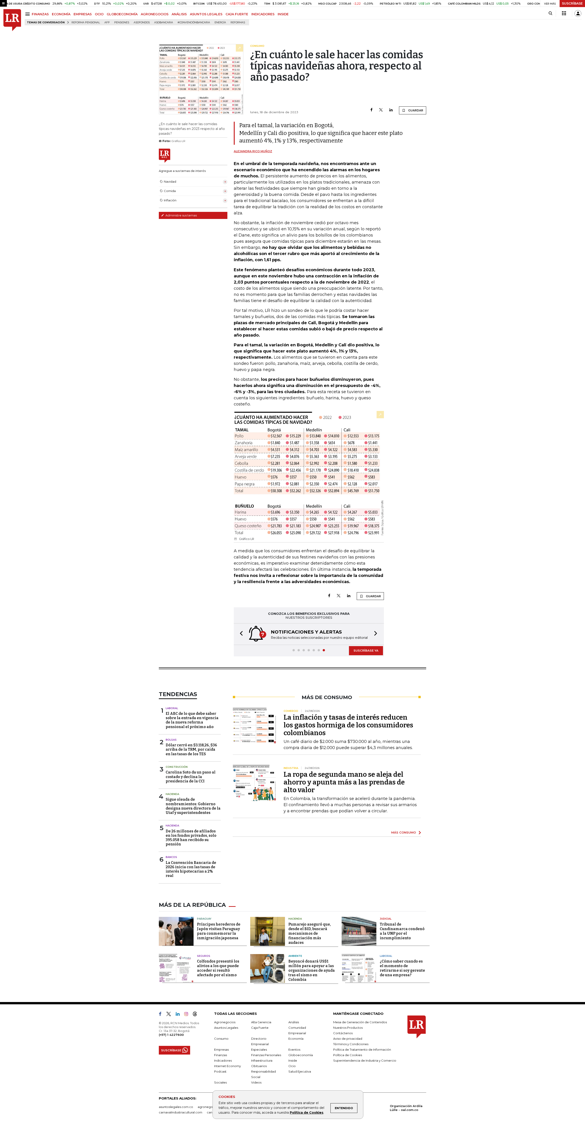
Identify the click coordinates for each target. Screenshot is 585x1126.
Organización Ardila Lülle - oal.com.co (406, 1108)
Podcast (220, 1071)
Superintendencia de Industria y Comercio (364, 1060)
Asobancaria (163, 22)
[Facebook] (371, 110)
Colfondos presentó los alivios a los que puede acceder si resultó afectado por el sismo (218, 968)
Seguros (203, 956)
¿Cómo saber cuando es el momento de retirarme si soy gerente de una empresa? (402, 968)
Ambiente (295, 956)
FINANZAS (40, 14)
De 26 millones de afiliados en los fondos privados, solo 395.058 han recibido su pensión (191, 838)
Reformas (238, 22)
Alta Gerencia (261, 1022)
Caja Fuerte (260, 1027)
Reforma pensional (86, 22)
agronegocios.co (210, 1107)
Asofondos (142, 22)
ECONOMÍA (61, 14)
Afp (107, 22)
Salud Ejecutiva (299, 1071)
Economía (295, 1038)
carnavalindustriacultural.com (180, 1112)
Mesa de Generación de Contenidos (360, 1022)
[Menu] (28, 14)
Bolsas (171, 739)
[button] (240, 634)
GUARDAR (415, 110)
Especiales (259, 1049)
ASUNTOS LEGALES (206, 14)
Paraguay (204, 918)
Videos (256, 1082)
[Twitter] (381, 110)
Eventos (294, 1049)
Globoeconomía (300, 1055)
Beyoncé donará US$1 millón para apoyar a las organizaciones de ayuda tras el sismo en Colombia (311, 970)
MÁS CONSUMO (403, 832)
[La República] (12, 20)
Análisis (293, 1022)
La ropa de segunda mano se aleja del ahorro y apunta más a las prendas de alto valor (344, 782)
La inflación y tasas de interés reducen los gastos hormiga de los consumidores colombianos (348, 725)
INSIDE (283, 14)
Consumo (221, 1038)
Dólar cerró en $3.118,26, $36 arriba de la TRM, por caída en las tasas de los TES (191, 749)
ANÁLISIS (179, 14)
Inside (292, 1060)
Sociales (220, 1082)
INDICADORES (262, 14)
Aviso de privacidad (347, 1038)
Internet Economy (227, 1066)
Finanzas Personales (266, 1055)
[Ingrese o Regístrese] (577, 13)
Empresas (221, 1049)
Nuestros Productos (348, 1027)
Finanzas (220, 1055)
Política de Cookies (306, 1112)
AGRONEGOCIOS (154, 14)
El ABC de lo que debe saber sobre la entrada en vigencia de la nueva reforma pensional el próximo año (192, 720)
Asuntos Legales (226, 1027)
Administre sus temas (181, 215)
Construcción (177, 766)
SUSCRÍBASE (572, 3)
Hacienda (172, 794)
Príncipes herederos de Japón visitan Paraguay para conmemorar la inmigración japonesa (218, 931)
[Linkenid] (179, 1015)
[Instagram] (188, 1015)
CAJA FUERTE (237, 14)
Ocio (292, 1066)
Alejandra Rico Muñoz (253, 151)
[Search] (550, 13)
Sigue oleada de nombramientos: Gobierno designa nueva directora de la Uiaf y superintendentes (193, 806)
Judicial (385, 918)
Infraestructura (261, 1060)
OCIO (99, 14)
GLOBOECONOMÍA (122, 14)
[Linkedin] (391, 110)
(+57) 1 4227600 (171, 1035)
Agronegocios (224, 1022)
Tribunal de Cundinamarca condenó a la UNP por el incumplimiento (402, 931)
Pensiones (121, 22)
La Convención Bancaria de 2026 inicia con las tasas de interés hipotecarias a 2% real (191, 869)
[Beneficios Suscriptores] (564, 13)
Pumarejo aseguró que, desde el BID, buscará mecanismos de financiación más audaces (309, 933)
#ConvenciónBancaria (194, 22)
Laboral (172, 708)
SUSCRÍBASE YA (366, 650)
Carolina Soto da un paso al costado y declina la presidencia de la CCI (190, 776)
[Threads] (197, 1015)
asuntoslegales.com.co (176, 1107)
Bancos (171, 857)
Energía (220, 22)
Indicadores (223, 1060)
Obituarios (259, 1066)
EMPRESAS (83, 14)
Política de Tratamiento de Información (362, 1049)
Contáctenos (343, 1033)
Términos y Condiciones (350, 1044)
